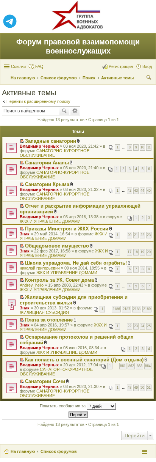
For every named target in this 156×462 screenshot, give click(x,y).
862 (131, 366)
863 (139, 366)
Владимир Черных (39, 146)
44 (142, 190)
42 (129, 190)
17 (129, 252)
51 (149, 387)
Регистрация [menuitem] (121, 66)
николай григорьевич (40, 268)
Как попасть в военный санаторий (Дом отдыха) (84, 360)
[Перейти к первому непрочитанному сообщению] (22, 141)
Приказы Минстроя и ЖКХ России (66, 229)
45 (149, 190)
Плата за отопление (49, 320)
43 (136, 190)
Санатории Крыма (47, 184)
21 (136, 235)
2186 (116, 309)
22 (142, 235)
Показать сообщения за (63, 406)
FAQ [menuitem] (39, 66)
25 (149, 326)
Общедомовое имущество (57, 246)
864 (148, 366)
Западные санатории (50, 141)
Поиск (64, 110)
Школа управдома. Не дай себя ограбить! (76, 263)
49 (136, 387)
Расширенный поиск (75, 110)
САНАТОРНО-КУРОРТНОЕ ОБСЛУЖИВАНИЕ (54, 153)
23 (149, 235)
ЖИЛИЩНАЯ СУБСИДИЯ (44, 312)
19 (142, 252)
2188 (136, 309)
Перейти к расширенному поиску (38, 101)
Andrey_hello (32, 285)
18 (136, 252)
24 (142, 326)
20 (129, 235)
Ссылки (18, 66)
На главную (23, 451)
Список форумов (59, 451)
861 (123, 366)
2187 (126, 309)
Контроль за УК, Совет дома (59, 280)
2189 (147, 309)
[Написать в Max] (146, 21)
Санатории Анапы (47, 163)
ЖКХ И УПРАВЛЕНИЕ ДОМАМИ (50, 221)
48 (129, 387)
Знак (25, 234)
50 (142, 387)
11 (149, 147)
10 (142, 147)
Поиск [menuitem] (149, 79)
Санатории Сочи (45, 381)
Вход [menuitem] (147, 66)
